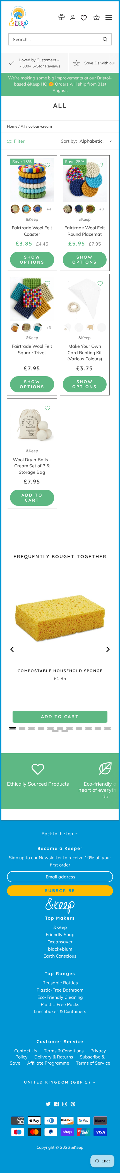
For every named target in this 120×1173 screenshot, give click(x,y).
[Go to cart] (97, 17)
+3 (101, 209)
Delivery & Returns (53, 1057)
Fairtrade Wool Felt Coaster (32, 227)
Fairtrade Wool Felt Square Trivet (32, 345)
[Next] (107, 649)
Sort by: (69, 141)
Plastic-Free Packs (60, 1004)
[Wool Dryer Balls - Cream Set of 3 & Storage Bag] (32, 423)
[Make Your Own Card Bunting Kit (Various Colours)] (85, 299)
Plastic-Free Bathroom (60, 990)
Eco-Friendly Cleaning (60, 997)
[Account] (73, 17)
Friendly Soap (60, 934)
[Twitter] (48, 1103)
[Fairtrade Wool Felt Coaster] (32, 180)
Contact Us (25, 1050)
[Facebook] (56, 1103)
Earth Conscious (60, 956)
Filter (19, 141)
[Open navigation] (108, 17)
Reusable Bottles (60, 982)
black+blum (60, 949)
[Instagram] (64, 1103)
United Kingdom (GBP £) (57, 1082)
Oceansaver (60, 941)
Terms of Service (93, 1063)
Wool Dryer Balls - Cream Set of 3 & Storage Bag (32, 461)
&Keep (60, 927)
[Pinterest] (73, 1103)
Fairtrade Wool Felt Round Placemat (84, 227)
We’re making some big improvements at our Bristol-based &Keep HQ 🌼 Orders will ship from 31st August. (60, 84)
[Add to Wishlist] (47, 165)
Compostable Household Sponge (60, 670)
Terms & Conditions (64, 1050)
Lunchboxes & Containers (60, 1011)
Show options (32, 259)
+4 (49, 209)
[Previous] (12, 649)
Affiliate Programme (48, 1063)
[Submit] (105, 39)
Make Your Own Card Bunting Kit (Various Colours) (84, 348)
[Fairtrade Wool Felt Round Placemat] (85, 180)
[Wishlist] (85, 17)
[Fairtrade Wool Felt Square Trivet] (32, 299)
